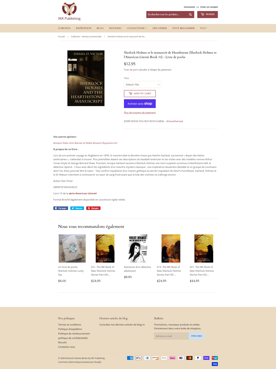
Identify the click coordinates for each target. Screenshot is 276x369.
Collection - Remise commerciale (86, 36)
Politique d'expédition (70, 329)
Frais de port (131, 69)
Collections (136, 28)
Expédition (83, 28)
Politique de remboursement (74, 333)
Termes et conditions (69, 324)
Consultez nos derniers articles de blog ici (122, 324)
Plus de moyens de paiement (140, 112)
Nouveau (115, 28)
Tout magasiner (183, 28)
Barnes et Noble (83, 142)
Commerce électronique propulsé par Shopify (79, 362)
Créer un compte (209, 6)
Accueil (61, 36)
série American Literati (83, 193)
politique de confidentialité (73, 338)
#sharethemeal (174, 121)
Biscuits (62, 342)
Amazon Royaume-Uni (105, 142)
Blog (100, 28)
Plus (202, 28)
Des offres (160, 28)
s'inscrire (196, 336)
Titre (126, 78)
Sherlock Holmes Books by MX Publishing (85, 358)
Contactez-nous (66, 346)
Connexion (189, 6)
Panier (210, 14)
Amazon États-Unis (63, 142)
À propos (64, 28)
